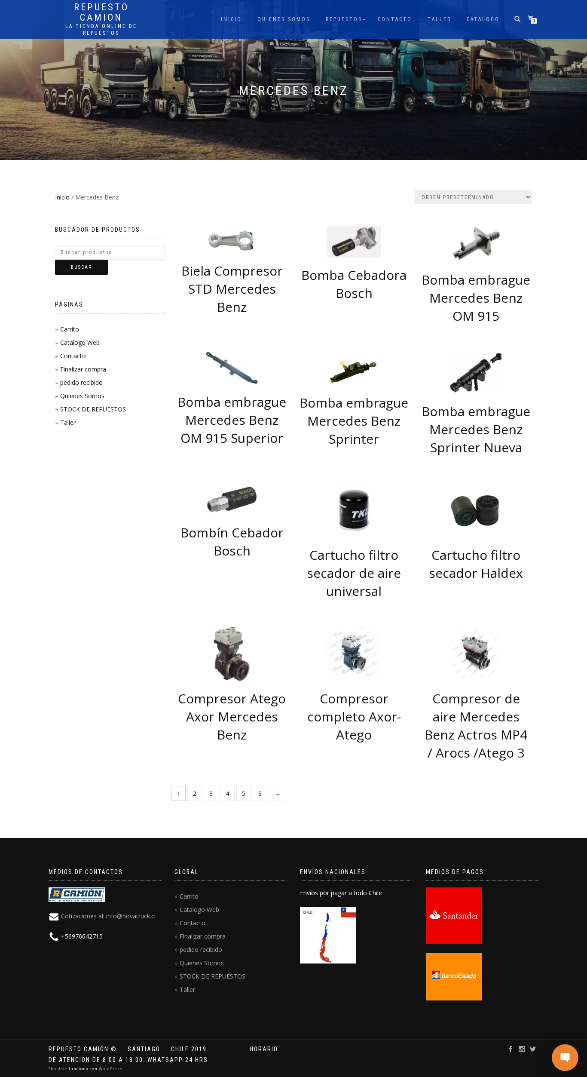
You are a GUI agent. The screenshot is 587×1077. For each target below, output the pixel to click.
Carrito (69, 329)
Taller (439, 19)
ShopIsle (59, 1068)
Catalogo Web (80, 342)
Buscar (81, 267)
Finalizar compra (83, 369)
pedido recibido (81, 382)
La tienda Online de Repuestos (101, 29)
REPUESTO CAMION (101, 12)
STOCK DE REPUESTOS (93, 409)
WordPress (110, 1068)
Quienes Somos (283, 19)
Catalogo (483, 19)
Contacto (395, 19)
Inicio (231, 19)
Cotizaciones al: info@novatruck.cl (108, 916)
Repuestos (344, 19)
